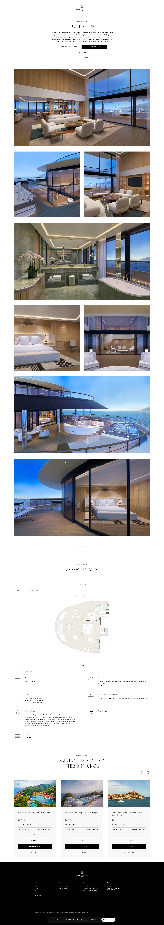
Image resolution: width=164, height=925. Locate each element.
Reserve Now (34, 846)
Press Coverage (64, 886)
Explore (34, 840)
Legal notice (111, 886)
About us (38, 886)
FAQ (36, 890)
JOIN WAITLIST (82, 52)
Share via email (82, 546)
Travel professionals (90, 890)
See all (34, 835)
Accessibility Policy (99, 907)
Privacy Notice (39, 907)
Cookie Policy (49, 907)
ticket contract (113, 892)
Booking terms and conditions (114, 889)
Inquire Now (94, 47)
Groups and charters (90, 888)
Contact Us (39, 893)
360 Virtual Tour (82, 58)
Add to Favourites (69, 47)
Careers (38, 895)
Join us (37, 888)
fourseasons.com (89, 886)
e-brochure (87, 893)
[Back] (51, 920)
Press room (63, 888)
